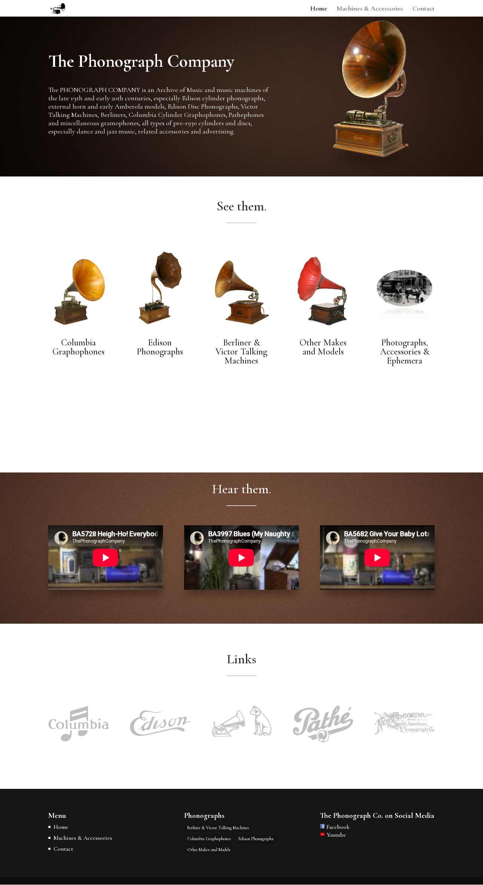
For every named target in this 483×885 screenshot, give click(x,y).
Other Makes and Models (323, 347)
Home (318, 9)
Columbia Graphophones (78, 347)
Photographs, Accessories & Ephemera (404, 351)
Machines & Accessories (370, 9)
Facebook (337, 827)
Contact (423, 9)
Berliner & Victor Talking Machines (241, 351)
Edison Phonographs (160, 347)
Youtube (335, 835)
